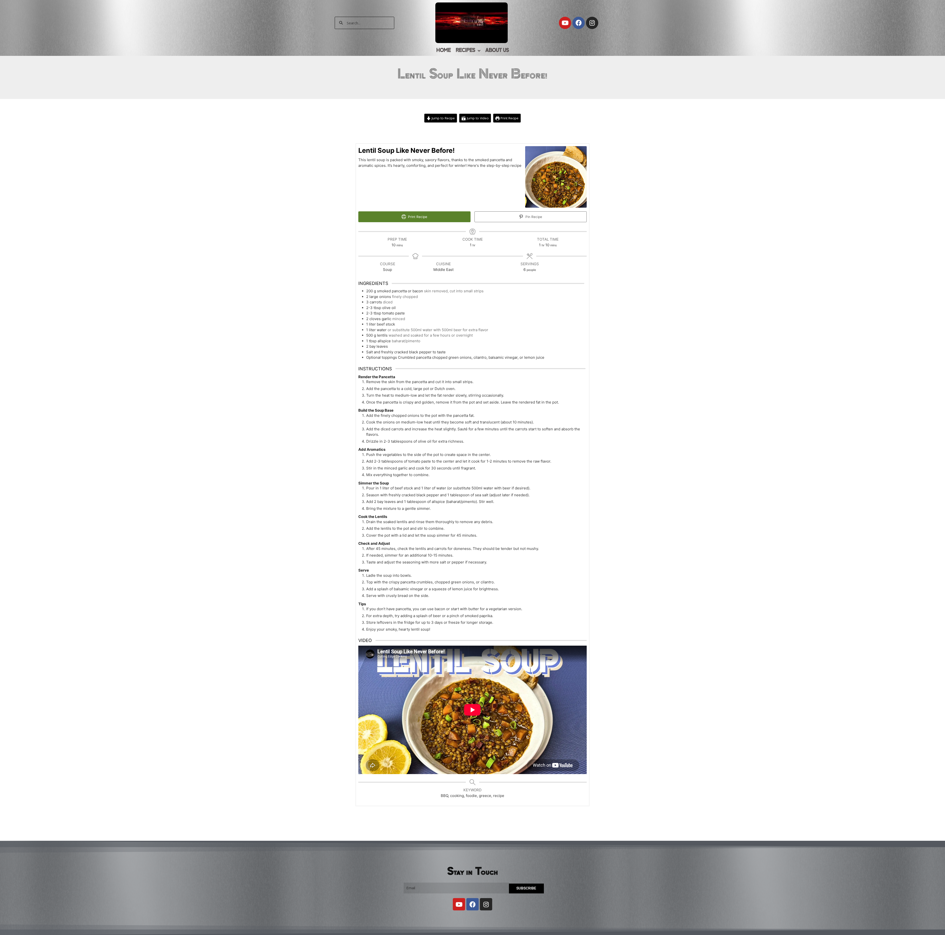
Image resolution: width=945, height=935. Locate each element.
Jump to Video (477, 118)
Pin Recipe (533, 217)
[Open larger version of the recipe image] (556, 177)
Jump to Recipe (443, 118)
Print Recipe (509, 118)
